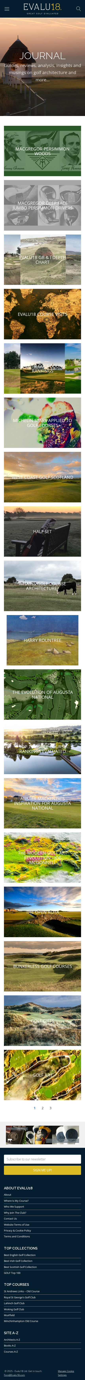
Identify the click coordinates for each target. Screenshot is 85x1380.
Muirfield (9, 1315)
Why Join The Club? (15, 1212)
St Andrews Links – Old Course (22, 1291)
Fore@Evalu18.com (14, 1375)
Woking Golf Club (14, 1309)
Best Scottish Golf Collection (20, 1267)
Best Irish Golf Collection (18, 1261)
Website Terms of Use (16, 1224)
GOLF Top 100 (12, 1273)
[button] (7, 9)
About (7, 1194)
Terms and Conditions (17, 1236)
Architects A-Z (12, 1339)
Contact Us (10, 1218)
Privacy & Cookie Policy (17, 1230)
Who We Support (14, 1206)
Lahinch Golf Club (14, 1303)
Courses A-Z (11, 1351)
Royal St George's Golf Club (20, 1297)
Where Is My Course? (16, 1200)
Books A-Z (10, 1345)
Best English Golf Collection (20, 1255)
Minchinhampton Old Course (21, 1321)
